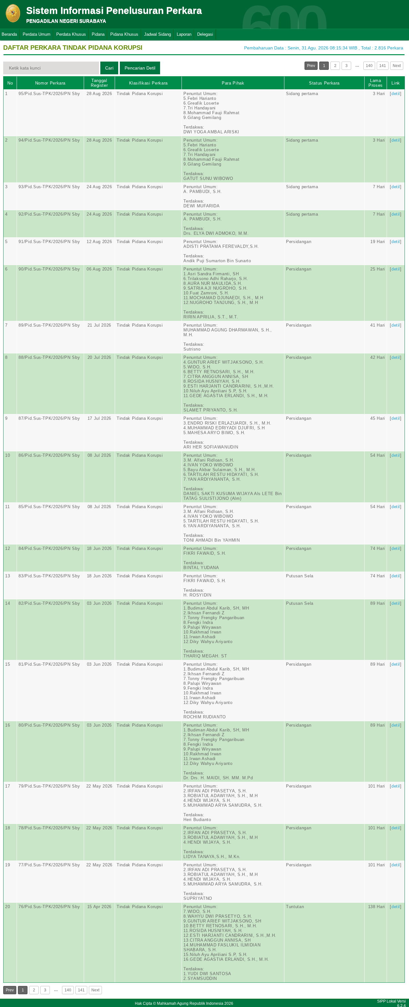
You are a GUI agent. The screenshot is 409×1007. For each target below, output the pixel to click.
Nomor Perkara (50, 83)
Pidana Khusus (124, 34)
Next (397, 65)
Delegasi (205, 34)
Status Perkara (324, 83)
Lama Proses (375, 83)
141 (382, 65)
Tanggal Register (99, 83)
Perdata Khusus (71, 34)
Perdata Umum (36, 34)
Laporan (184, 34)
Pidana (98, 34)
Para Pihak (233, 83)
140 (369, 65)
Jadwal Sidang (157, 34)
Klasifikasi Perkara (148, 83)
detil (395, 93)
